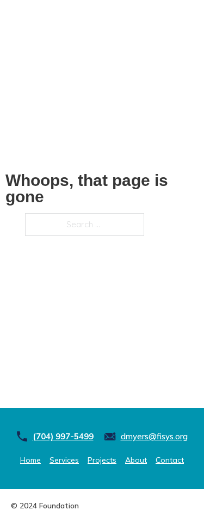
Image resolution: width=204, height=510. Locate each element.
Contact (170, 460)
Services (64, 460)
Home (30, 460)
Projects (102, 460)
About (136, 460)
